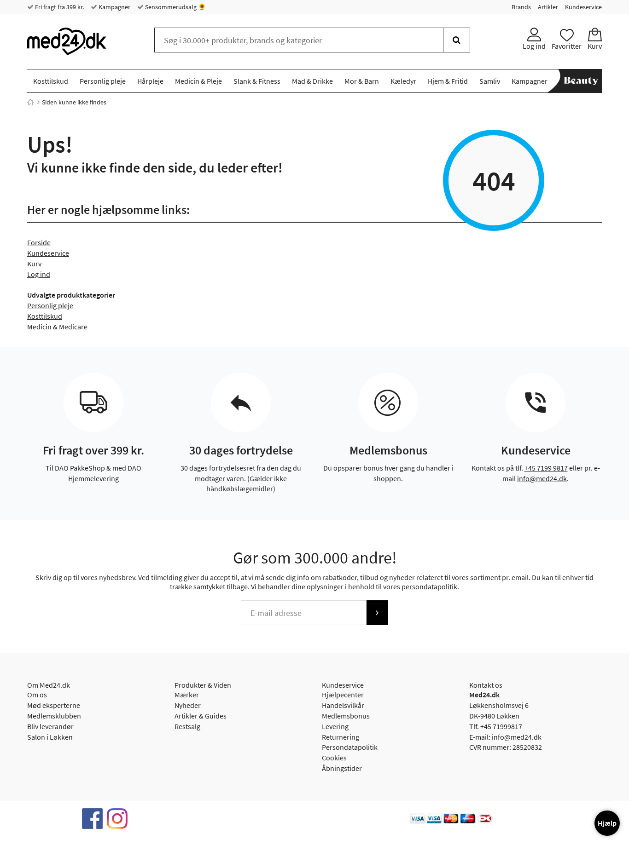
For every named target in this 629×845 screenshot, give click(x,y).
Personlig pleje (103, 81)
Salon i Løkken (50, 737)
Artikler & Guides (201, 715)
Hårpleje (150, 81)
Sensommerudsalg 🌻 (175, 7)
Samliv (489, 81)
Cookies (334, 757)
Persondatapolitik (350, 747)
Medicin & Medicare (57, 326)
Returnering (340, 737)
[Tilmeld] (377, 612)
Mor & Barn (361, 81)
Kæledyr (403, 81)
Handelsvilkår (343, 705)
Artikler (548, 7)
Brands (521, 7)
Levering (335, 726)
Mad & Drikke (312, 81)
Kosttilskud (50, 81)
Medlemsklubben (54, 715)
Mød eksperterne (53, 705)
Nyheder (188, 705)
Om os (37, 694)
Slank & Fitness (256, 81)
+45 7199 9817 (546, 467)
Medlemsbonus (346, 715)
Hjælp (607, 823)
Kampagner (113, 7)
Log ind (38, 274)
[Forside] (30, 102)
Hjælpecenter (343, 694)
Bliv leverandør (50, 726)
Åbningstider (342, 768)
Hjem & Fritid (448, 81)
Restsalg (187, 726)
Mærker (187, 694)
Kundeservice (583, 7)
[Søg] (456, 40)
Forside (39, 242)
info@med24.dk (542, 478)
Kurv (34, 263)
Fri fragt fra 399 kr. (59, 7)
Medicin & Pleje (198, 81)
